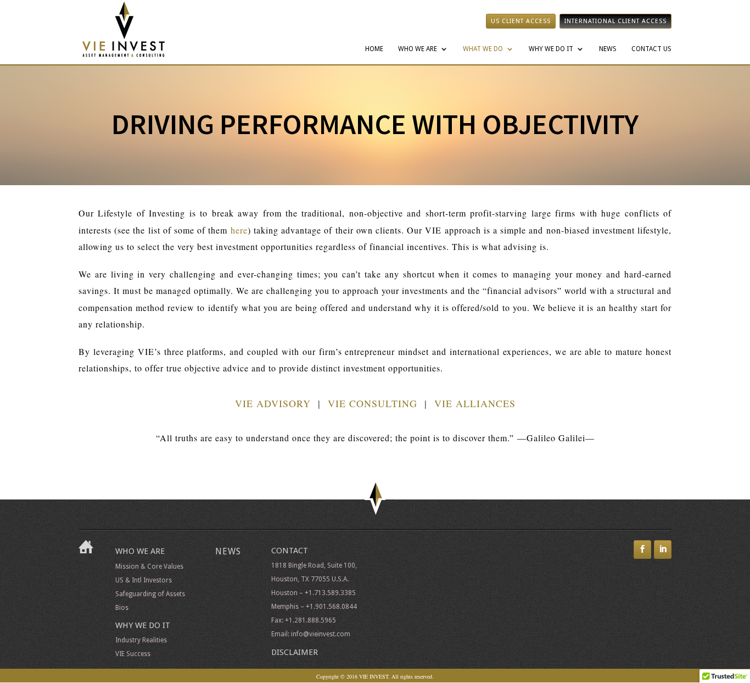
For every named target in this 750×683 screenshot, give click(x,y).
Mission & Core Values (149, 566)
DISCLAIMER (294, 652)
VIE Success (132, 654)
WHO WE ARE (417, 49)
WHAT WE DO (483, 49)
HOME (374, 49)
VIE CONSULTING (372, 403)
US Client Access (521, 21)
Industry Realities (141, 640)
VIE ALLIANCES (475, 403)
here (239, 230)
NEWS (608, 49)
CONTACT (289, 551)
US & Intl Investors (143, 580)
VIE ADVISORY (273, 403)
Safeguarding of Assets (150, 594)
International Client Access (615, 21)
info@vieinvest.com (320, 634)
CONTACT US (651, 49)
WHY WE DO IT (551, 49)
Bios (121, 608)
